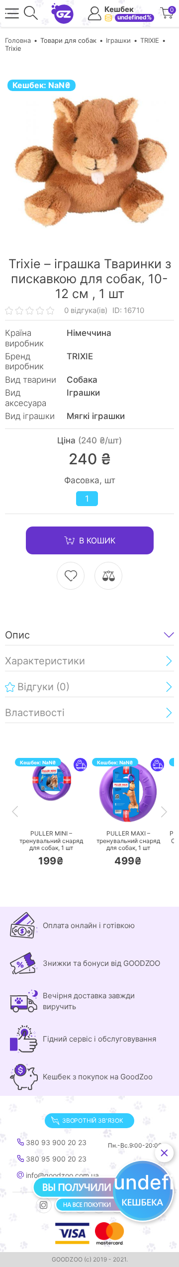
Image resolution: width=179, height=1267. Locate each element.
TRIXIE (149, 40)
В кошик (97, 540)
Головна (18, 40)
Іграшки (118, 40)
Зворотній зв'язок (92, 1120)
